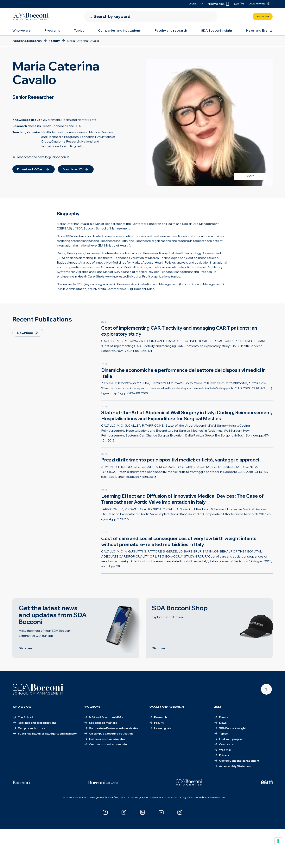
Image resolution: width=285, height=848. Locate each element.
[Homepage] (37, 689)
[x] (124, 812)
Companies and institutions (119, 30)
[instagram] (180, 812)
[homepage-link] (30, 16)
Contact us (262, 16)
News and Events (259, 30)
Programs (52, 30)
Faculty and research (171, 30)
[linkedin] (142, 812)
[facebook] (105, 812)
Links (218, 706)
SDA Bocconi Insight (216, 30)
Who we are (21, 30)
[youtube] (161, 812)
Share (250, 176)
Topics (79, 30)
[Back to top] (266, 689)
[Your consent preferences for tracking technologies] (278, 841)
